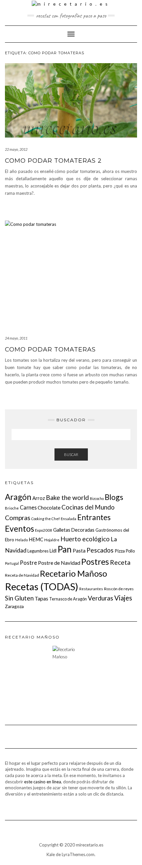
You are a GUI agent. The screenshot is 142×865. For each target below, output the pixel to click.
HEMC (36, 539)
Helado (21, 540)
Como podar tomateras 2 (53, 160)
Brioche (12, 508)
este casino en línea (42, 781)
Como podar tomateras (50, 349)
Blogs (114, 497)
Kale (51, 854)
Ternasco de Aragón (68, 598)
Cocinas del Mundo (88, 507)
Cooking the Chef (45, 518)
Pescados (100, 550)
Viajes (123, 598)
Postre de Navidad (59, 563)
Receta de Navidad (22, 575)
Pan (64, 549)
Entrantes (94, 517)
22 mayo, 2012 (16, 149)
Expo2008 (43, 530)
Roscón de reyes (119, 588)
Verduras (100, 598)
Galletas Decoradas (73, 530)
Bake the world (67, 497)
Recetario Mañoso (73, 573)
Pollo (130, 551)
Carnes (28, 507)
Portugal (12, 563)
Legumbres (38, 551)
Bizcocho (97, 498)
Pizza (120, 551)
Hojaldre (51, 540)
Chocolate (49, 508)
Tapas (41, 598)
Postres (95, 561)
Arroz (38, 498)
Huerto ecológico (85, 539)
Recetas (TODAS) (41, 586)
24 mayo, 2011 (16, 338)
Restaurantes (91, 589)
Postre (28, 562)
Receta (120, 562)
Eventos (19, 528)
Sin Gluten (19, 598)
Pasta (79, 551)
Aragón (18, 497)
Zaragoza (14, 606)
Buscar (71, 454)
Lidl (53, 551)
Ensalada (68, 518)
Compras (17, 517)
